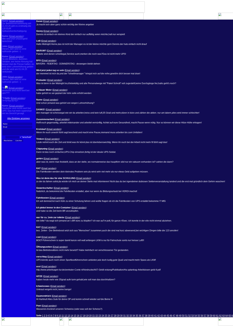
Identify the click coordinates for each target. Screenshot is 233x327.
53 (192, 315)
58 (208, 315)
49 (180, 315)
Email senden (50, 21)
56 (202, 315)
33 (130, 315)
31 (124, 315)
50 (183, 315)
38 (146, 315)
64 (226, 315)
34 (134, 315)
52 (189, 315)
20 (90, 315)
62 (220, 315)
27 (112, 315)
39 (149, 315)
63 (223, 315)
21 (93, 315)
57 (205, 315)
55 (199, 315)
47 (174, 315)
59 (211, 315)
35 (137, 315)
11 (63, 315)
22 (96, 315)
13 (69, 315)
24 (103, 315)
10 (59, 315)
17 (81, 315)
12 (65, 315)
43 (161, 315)
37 (143, 315)
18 (84, 315)
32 (127, 315)
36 (140, 315)
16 (78, 315)
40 (152, 315)
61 (217, 315)
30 (121, 315)
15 (75, 315)
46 (171, 315)
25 (106, 315)
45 (168, 315)
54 (195, 315)
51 (186, 315)
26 (109, 315)
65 (229, 315)
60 (214, 315)
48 (177, 315)
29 (118, 315)
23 (99, 315)
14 (72, 315)
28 (115, 315)
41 (155, 315)
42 (158, 315)
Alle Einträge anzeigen (18, 118)
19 (87, 315)
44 (164, 315)
